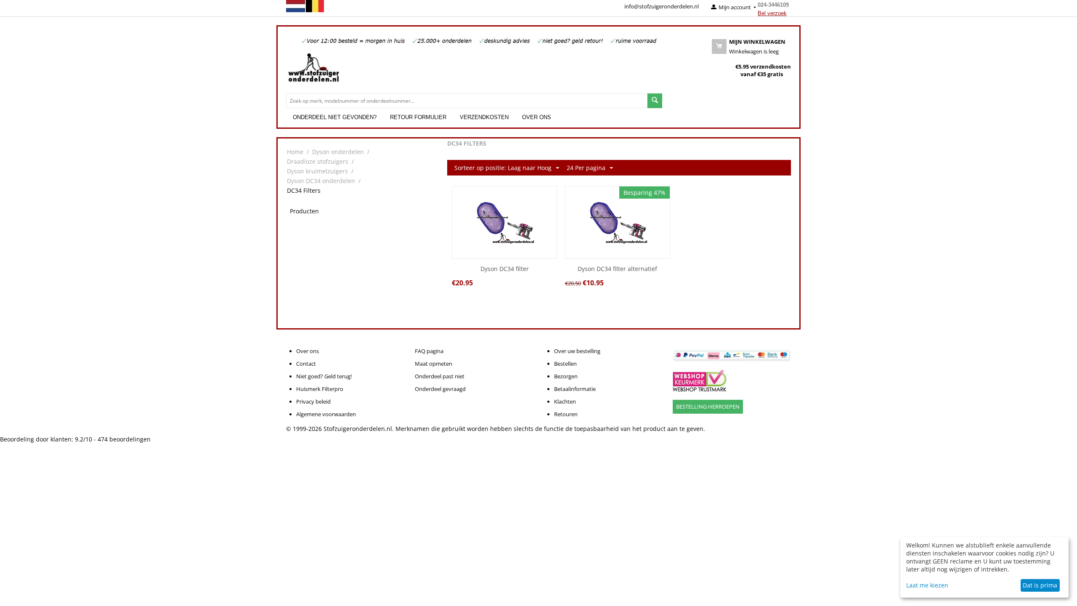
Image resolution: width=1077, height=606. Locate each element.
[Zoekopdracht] (654, 100)
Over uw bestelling (577, 351)
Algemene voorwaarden (326, 414)
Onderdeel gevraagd (440, 389)
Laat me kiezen (927, 585)
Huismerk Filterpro (319, 389)
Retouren (566, 414)
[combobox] (466, 100)
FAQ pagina (429, 351)
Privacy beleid (313, 401)
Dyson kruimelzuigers (317, 171)
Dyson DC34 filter (504, 269)
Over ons (536, 117)
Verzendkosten (484, 117)
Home (295, 152)
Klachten (565, 401)
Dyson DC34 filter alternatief (617, 269)
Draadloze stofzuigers (317, 161)
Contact (306, 363)
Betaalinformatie (575, 389)
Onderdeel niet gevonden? (335, 117)
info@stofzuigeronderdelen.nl (661, 6)
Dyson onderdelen (338, 152)
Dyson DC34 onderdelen (321, 181)
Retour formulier (418, 117)
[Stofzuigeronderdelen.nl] (313, 70)
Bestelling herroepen (708, 406)
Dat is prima (1040, 585)
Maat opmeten (433, 363)
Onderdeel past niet (439, 376)
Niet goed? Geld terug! (324, 376)
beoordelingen (124, 439)
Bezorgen (566, 376)
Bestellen (565, 363)
